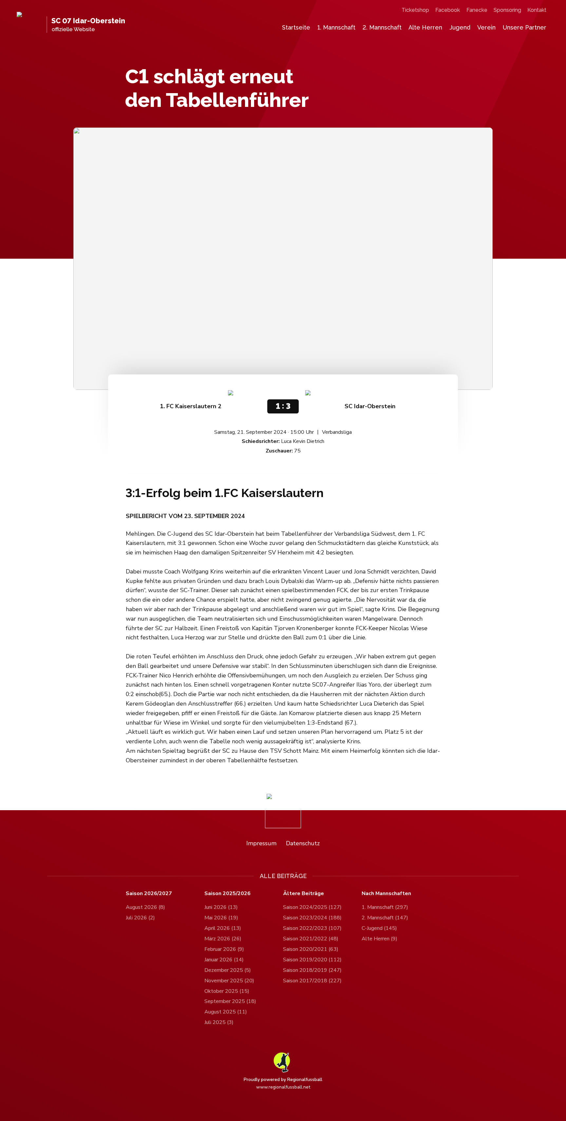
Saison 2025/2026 (227, 893)
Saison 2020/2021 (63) (310, 949)
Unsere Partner (524, 27)
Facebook (447, 10)
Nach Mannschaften (386, 893)
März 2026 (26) (222, 938)
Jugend (459, 27)
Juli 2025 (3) (219, 1022)
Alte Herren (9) (379, 938)
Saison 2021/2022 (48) (310, 938)
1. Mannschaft (336, 27)
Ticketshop (415, 10)
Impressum (261, 843)
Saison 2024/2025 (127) (312, 907)
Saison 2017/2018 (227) (312, 980)
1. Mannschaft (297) (385, 907)
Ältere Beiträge (303, 893)
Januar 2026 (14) (224, 959)
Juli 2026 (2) (140, 917)
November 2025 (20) (229, 980)
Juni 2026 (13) (221, 907)
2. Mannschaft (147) (385, 917)
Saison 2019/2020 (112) (312, 959)
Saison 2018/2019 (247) (312, 970)
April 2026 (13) (222, 928)
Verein (486, 27)
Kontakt (536, 10)
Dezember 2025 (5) (227, 970)
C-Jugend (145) (379, 928)
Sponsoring (507, 10)
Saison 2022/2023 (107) (312, 928)
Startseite (296, 27)
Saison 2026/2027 (149, 893)
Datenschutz (303, 843)
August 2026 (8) (145, 907)
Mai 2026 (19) (221, 917)
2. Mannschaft (382, 27)
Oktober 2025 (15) (226, 991)
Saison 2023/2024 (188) (312, 917)
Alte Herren (425, 27)
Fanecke (476, 10)
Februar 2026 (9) (224, 949)
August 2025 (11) (225, 1011)
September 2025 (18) (230, 1001)
